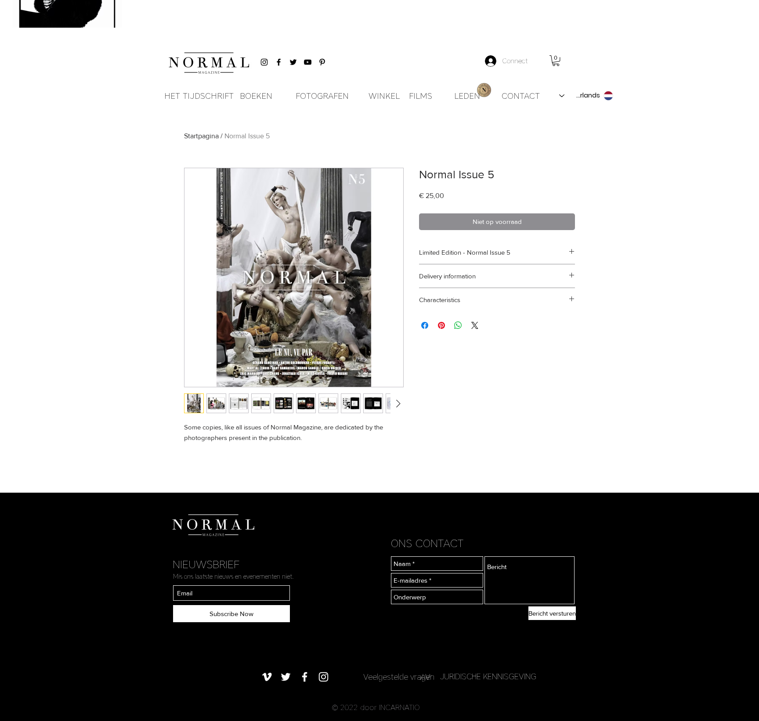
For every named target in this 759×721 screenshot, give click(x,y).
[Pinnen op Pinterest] (441, 325)
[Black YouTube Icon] (307, 62)
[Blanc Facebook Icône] (304, 677)
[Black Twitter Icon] (293, 62)
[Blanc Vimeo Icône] (266, 677)
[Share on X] (475, 325)
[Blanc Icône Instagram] (323, 677)
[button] (555, 60)
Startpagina (201, 136)
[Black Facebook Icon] (278, 62)
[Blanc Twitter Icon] (285, 677)
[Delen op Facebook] (424, 325)
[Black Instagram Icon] (264, 62)
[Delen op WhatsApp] (458, 325)
